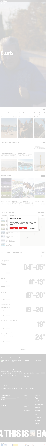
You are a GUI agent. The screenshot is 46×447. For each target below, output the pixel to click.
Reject (23, 228)
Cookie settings (32, 228)
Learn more (11, 225)
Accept (14, 228)
